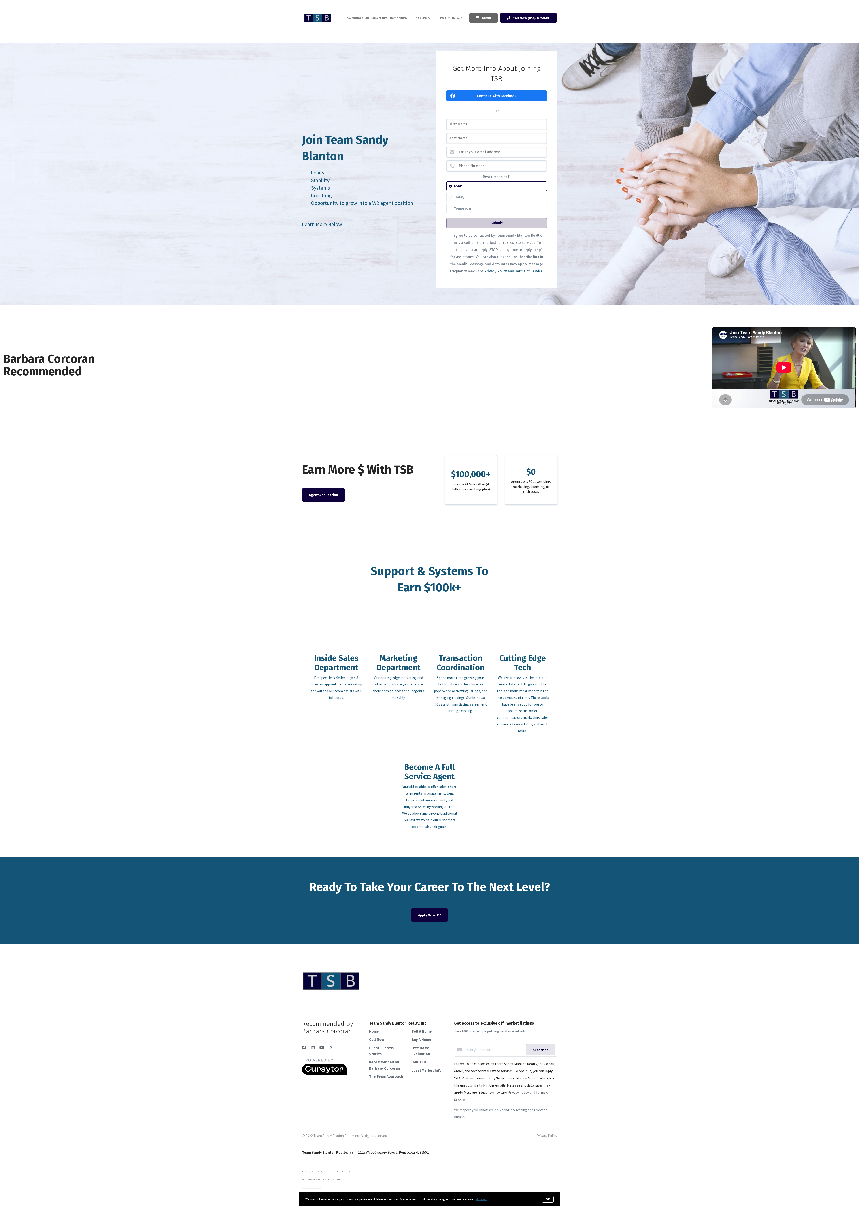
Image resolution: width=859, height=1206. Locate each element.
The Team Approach (386, 1076)
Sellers (422, 18)
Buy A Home (421, 1040)
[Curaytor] (324, 1073)
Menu (486, 18)
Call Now (376, 1040)
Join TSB (419, 1062)
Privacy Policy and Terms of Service (513, 271)
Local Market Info (427, 1070)
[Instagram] (330, 1047)
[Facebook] (304, 1047)
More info (481, 1199)
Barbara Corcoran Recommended (376, 18)
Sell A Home (422, 1031)
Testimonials (450, 18)
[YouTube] (321, 1047)
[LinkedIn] (313, 1047)
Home (374, 1031)
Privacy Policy (547, 1135)
